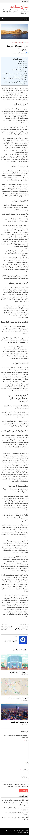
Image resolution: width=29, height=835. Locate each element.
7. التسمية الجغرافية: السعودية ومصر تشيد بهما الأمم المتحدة (14, 79)
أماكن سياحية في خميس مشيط (18, 698)
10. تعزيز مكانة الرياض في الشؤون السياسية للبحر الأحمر (14, 82)
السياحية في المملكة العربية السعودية (20, 42)
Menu (24, 19)
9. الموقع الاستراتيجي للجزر (19, 75)
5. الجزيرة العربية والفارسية (19, 69)
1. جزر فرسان (22, 61)
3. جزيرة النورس (22, 65)
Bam (27, 832)
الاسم (26, 762)
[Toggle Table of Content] (25, 59)
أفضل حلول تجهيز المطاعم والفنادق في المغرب (15, 800)
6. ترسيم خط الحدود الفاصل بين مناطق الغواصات (14, 73)
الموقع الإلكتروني (24, 777)
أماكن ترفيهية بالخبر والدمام (19, 722)
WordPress (20, 832)
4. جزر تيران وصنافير (21, 67)
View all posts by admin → (10, 641)
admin (24, 53)
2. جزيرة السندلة (22, 63)
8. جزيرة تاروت (22, 71)
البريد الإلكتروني (24, 769)
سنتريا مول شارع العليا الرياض (18, 672)
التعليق (26, 740)
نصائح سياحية (19, 7)
